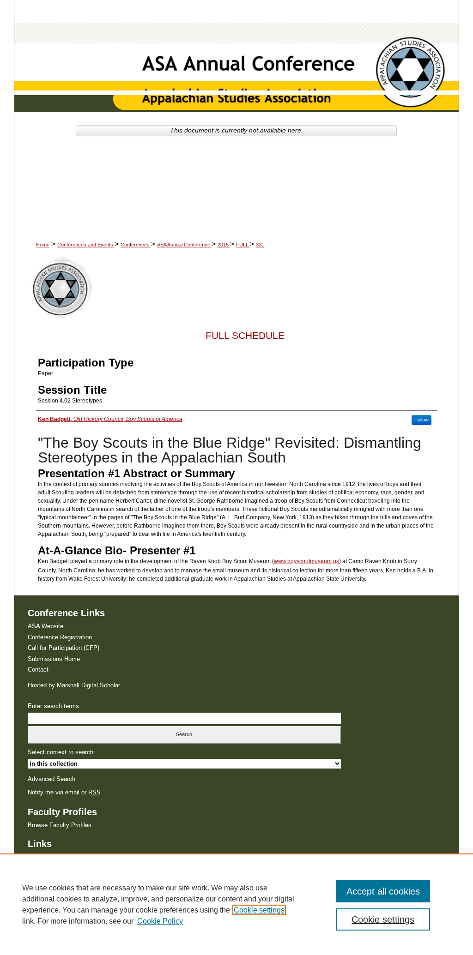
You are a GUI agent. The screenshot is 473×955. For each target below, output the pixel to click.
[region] (236, 904)
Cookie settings (259, 910)
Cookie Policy (160, 921)
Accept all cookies (383, 891)
